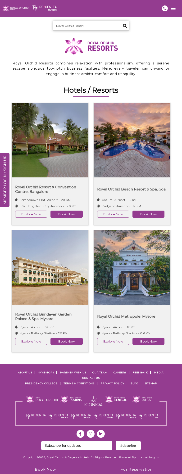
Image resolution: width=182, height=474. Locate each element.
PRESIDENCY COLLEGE (41, 383)
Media (159, 372)
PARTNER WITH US (73, 372)
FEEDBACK (140, 372)
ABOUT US (25, 372)
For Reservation (137, 469)
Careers (120, 372)
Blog (134, 383)
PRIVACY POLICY (112, 383)
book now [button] (66, 214)
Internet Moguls (148, 457)
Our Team (99, 372)
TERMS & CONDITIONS (79, 383)
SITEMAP (151, 383)
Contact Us (91, 377)
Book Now (45, 469)
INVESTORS (46, 372)
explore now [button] (31, 214)
